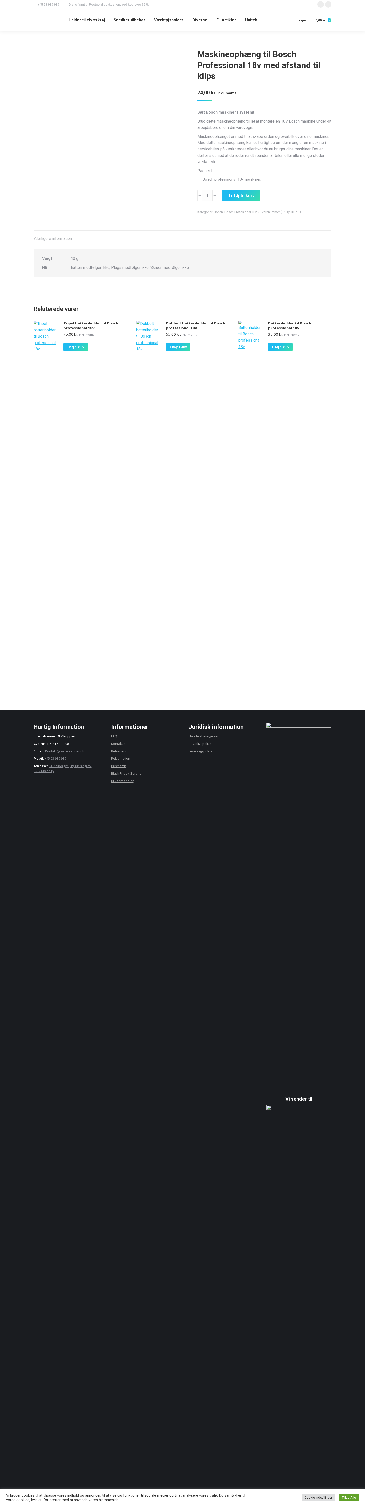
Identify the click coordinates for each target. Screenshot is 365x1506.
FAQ (114, 736)
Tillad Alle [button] (349, 1497)
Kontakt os (119, 743)
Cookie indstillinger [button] (318, 1497)
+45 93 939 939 (55, 758)
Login (301, 20)
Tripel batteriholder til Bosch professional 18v (90, 325)
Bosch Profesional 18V (240, 212)
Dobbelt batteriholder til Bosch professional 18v (195, 325)
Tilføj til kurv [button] (75, 347)
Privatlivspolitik (200, 743)
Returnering (120, 751)
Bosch (218, 212)
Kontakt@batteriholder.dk (64, 751)
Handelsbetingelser (204, 736)
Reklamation (120, 758)
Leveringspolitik (200, 751)
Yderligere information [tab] (53, 238)
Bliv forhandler (122, 781)
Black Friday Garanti (126, 773)
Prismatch (118, 766)
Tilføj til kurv (241, 195)
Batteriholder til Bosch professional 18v (289, 325)
